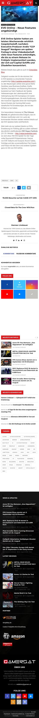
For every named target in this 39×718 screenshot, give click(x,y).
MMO (12, 180)
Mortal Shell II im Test (22, 593)
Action (4, 436)
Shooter (21, 461)
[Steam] (19, 702)
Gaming (4, 24)
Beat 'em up (5, 443)
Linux (22, 452)
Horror (22, 449)
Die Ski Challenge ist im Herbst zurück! (22, 424)
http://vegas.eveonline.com (25, 133)
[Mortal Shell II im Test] (8, 595)
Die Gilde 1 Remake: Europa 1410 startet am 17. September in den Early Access (18, 548)
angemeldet (12, 266)
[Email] (30, 696)
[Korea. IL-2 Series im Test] (8, 576)
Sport (4, 464)
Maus (34, 452)
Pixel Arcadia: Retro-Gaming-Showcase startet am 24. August (24, 381)
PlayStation (20, 458)
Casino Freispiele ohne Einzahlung (14, 627)
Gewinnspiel (31, 446)
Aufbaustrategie (25, 439)
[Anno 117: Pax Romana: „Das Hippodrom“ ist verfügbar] (6, 345)
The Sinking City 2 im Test (24, 602)
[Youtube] (24, 696)
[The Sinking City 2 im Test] (8, 604)
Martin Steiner (21, 604)
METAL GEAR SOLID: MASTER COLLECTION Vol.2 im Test (24, 352)
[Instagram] (19, 696)
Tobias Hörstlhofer (22, 587)
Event (4, 446)
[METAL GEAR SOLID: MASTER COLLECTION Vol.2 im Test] (6, 353)
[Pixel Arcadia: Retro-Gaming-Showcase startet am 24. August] (6, 381)
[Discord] (24, 702)
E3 (12, 443)
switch (4, 468)
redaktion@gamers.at (23, 684)
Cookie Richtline (30, 714)
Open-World (5, 458)
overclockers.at (30, 716)
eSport (33, 443)
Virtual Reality (30, 468)
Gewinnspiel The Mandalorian (23, 405)
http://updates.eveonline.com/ (23, 81)
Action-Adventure (15, 436)
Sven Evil (17, 356)
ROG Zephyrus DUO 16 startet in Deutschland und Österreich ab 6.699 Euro (25, 370)
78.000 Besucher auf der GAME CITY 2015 (19, 198)
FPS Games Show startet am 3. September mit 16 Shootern (24, 361)
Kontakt (33, 712)
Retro (4, 461)
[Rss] (13, 702)
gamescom (21, 446)
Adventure (5, 439)
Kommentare (8, 254)
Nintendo (25, 455)
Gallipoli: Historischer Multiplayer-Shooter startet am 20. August (19, 540)
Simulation (30, 461)
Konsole (15, 452)
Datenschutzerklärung (17, 714)
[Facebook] (7, 696)
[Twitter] (13, 696)
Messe (4, 455)
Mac (28, 452)
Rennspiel (30, 458)
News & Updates (11, 24)
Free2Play (5, 180)
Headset (14, 449)
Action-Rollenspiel (29, 436)
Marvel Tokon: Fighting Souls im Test (23, 584)
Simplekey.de (7, 623)
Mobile (17, 455)
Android (14, 439)
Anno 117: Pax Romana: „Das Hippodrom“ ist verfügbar (23, 344)
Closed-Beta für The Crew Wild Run (19, 207)
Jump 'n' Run (5, 452)
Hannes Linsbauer (9, 34)
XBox (3, 471)
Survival (27, 464)
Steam (11, 464)
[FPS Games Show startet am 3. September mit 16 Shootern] (6, 362)
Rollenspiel (12, 461)
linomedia (15, 716)
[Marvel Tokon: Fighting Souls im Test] (8, 585)
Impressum (7, 714)
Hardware (5, 449)
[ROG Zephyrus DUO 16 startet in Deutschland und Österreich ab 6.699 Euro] (6, 370)
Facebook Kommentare (26, 254)
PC (16, 180)
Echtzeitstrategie (22, 443)
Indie (28, 449)
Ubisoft (20, 468)
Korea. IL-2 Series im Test (24, 574)
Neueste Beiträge (10, 337)
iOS (34, 449)
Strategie (19, 464)
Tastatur (12, 468)
